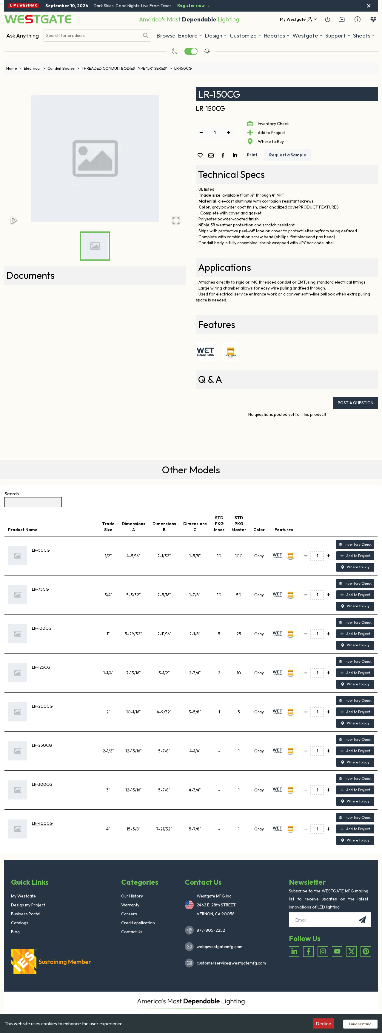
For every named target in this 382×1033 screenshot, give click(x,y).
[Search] (146, 35)
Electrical (34, 68)
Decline (323, 1023)
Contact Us (131, 931)
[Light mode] (207, 51)
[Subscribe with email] (362, 920)
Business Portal (25, 914)
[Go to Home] (38, 19)
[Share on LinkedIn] (236, 155)
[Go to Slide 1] (95, 246)
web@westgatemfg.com (219, 946)
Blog (15, 931)
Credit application (138, 922)
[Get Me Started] (328, 19)
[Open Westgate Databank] (373, 19)
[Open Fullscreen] (176, 220)
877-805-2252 (211, 930)
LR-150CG (183, 68)
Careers (129, 914)
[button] (276, 35)
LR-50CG (41, 550)
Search (11, 494)
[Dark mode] (175, 51)
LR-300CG (42, 784)
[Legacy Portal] (341, 19)
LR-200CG (42, 706)
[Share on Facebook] (224, 155)
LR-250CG (42, 745)
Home (13, 68)
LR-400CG (42, 823)
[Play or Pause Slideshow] (14, 220)
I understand (360, 1023)
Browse (165, 35)
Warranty (130, 905)
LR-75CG (40, 589)
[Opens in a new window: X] (351, 951)
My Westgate (23, 896)
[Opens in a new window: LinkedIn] (294, 951)
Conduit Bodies (63, 68)
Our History (132, 896)
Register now (193, 5)
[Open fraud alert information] (357, 19)
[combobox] (91, 36)
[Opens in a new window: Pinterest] (366, 951)
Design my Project (28, 905)
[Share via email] (212, 156)
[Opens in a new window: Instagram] (323, 951)
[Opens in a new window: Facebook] (308, 951)
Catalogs (19, 922)
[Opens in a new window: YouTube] (337, 951)
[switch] (191, 51)
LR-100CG (42, 628)
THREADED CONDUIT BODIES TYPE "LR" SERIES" (126, 68)
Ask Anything (22, 35)
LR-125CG (41, 667)
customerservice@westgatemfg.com (229, 963)
